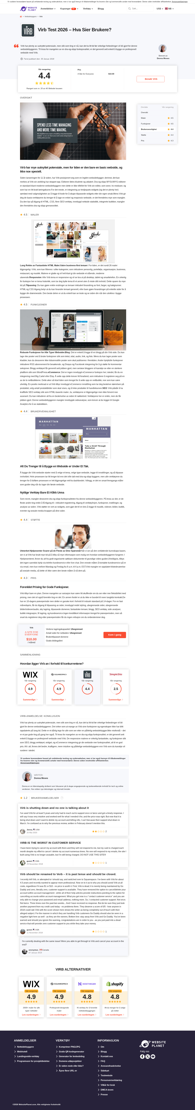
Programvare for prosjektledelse (33, 1061)
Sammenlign (29, 700)
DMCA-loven (107, 1090)
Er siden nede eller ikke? (71, 1066)
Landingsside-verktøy (28, 1056)
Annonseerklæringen (180, 2)
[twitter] (147, 1056)
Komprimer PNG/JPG (69, 1047)
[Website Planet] (21, 16)
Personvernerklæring (111, 1080)
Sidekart (105, 1071)
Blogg (104, 1051)
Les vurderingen (30, 1015)
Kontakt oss (107, 1056)
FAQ (103, 1061)
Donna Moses (163, 58)
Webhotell (22, 1051)
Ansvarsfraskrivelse (111, 1066)
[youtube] (153, 1056)
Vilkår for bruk (108, 1085)
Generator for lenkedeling (71, 1056)
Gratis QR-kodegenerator (71, 1051)
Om (102, 1047)
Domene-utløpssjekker (70, 1061)
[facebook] (142, 1056)
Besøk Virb (151, 79)
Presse (104, 1094)
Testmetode (106, 1075)
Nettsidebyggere (25, 1047)
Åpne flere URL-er (68, 1071)
